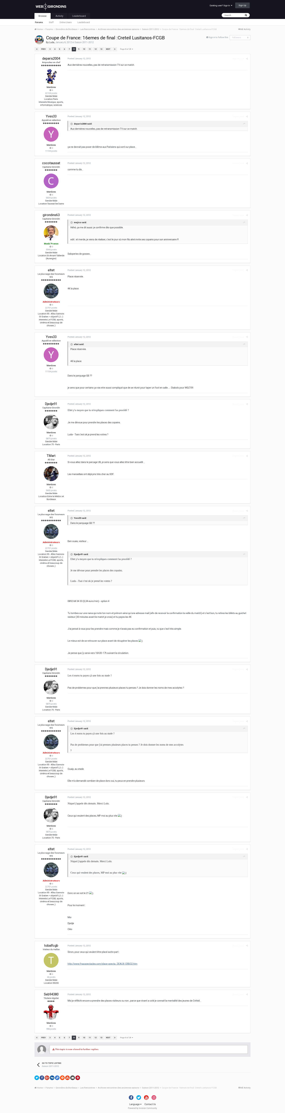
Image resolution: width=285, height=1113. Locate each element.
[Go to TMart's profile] (51, 473)
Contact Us (150, 1104)
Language (134, 1104)
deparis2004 (51, 58)
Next (108, 49)
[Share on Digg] (52, 1077)
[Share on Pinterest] (77, 1077)
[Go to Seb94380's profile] (51, 1012)
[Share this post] (247, 58)
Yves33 (51, 116)
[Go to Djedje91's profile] (51, 421)
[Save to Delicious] (57, 1077)
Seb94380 (51, 994)
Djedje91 (51, 404)
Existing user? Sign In (220, 5)
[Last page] (114, 49)
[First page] (36, 49)
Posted (79, 58)
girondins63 (51, 215)
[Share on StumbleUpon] (67, 1077)
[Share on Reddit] (62, 1077)
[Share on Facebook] (42, 1077)
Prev (43, 49)
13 (101, 49)
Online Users (66, 22)
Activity (59, 16)
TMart (51, 456)
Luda (51, 42)
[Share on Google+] (47, 1077)
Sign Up (242, 5)
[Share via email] (72, 1077)
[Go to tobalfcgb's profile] (51, 960)
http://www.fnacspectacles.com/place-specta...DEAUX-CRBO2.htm (102, 963)
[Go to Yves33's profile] (51, 134)
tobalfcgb (51, 945)
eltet (51, 270)
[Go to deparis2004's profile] (51, 76)
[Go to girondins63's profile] (51, 232)
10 (84, 49)
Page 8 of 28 (126, 49)
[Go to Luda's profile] (39, 39)
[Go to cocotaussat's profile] (51, 181)
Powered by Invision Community (142, 1108)
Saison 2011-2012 (84, 42)
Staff (51, 22)
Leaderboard (84, 22)
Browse (43, 16)
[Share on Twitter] (36, 1077)
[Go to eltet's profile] (51, 291)
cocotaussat (51, 163)
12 (95, 49)
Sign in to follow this (218, 37)
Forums (39, 22)
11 (90, 49)
